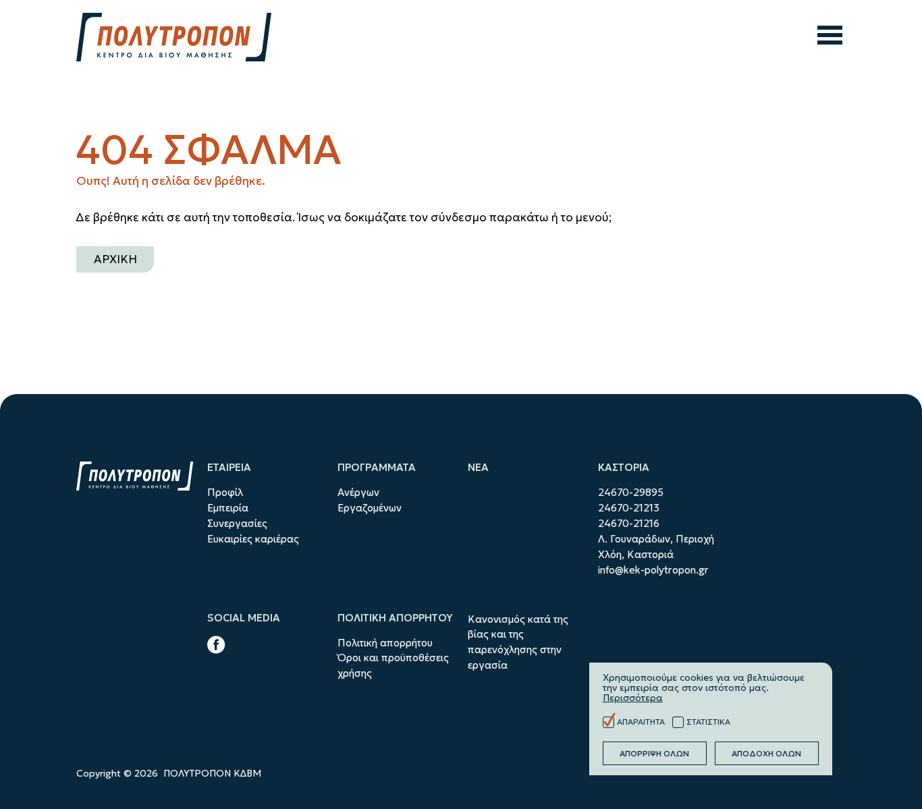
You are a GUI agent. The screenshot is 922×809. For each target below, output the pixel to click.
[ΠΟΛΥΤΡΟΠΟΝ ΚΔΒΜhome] (173, 37)
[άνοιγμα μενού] (830, 37)
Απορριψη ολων (654, 753)
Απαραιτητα (641, 722)
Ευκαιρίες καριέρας (253, 538)
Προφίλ (225, 492)
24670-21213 (628, 507)
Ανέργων (358, 492)
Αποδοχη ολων (766, 753)
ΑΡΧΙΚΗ (115, 259)
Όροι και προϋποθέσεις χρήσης (393, 665)
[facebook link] (216, 647)
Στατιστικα (708, 722)
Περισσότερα (633, 697)
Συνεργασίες (237, 523)
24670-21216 (628, 523)
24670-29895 (630, 492)
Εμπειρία (227, 507)
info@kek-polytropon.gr (653, 569)
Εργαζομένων (369, 507)
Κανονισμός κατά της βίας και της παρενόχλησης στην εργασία (518, 642)
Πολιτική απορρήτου (385, 642)
